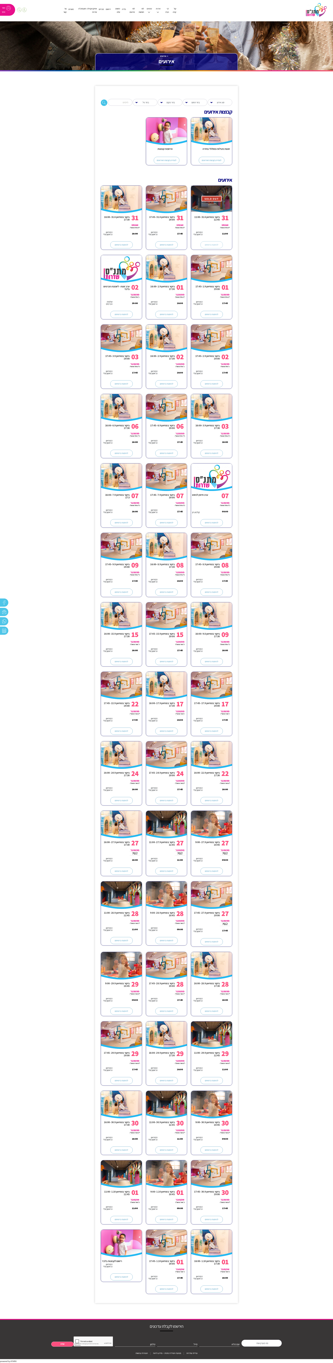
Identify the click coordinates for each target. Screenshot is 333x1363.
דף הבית (167, 10)
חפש (104, 102)
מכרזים (101, 9)
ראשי (171, 56)
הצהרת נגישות (142, 1353)
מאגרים (71, 9)
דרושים (108, 9)
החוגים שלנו (117, 10)
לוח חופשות (141, 10)
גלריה (124, 9)
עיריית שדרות (191, 1353)
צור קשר (64, 10)
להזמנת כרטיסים (211, 244)
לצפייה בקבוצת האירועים (211, 160)
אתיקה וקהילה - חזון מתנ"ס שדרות (87, 10)
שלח (62, 1344)
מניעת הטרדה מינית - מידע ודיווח (167, 1353)
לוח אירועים (132, 10)
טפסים (149, 8)
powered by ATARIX (8, 1361)
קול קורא (174, 10)
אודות (158, 8)
